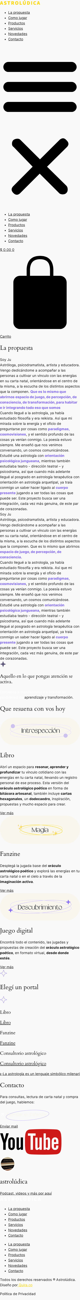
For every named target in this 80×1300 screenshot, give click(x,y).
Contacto (15, 39)
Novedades (17, 34)
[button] (40, 126)
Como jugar (17, 18)
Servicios (15, 28)
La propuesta (19, 12)
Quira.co (25, 1285)
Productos (16, 23)
